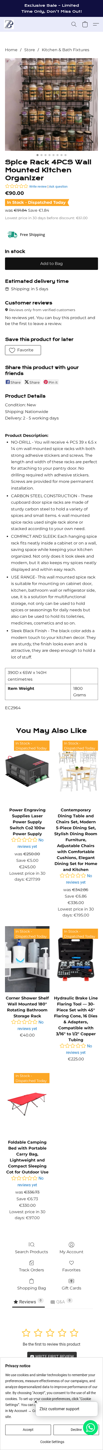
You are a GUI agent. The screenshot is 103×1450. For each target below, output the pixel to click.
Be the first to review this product (51, 1344)
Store (29, 49)
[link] (52, 1440)
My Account (72, 1251)
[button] (9, 24)
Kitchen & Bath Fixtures (65, 49)
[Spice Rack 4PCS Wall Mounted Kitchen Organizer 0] (51, 104)
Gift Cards (71, 1288)
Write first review (54, 1356)
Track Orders (31, 1270)
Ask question (58, 186)
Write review (38, 186)
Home (11, 49)
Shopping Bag (31, 1288)
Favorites (71, 1270)
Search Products (31, 1251)
